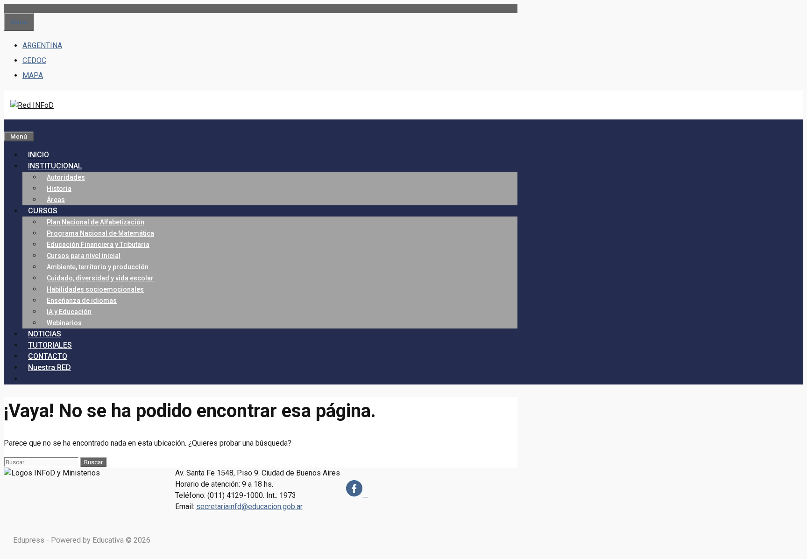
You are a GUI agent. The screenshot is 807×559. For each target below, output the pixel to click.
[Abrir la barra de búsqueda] (9, 124)
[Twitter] (367, 493)
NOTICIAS (44, 333)
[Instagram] (365, 493)
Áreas (56, 199)
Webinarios (64, 323)
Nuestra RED (49, 367)
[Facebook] (355, 493)
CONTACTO (47, 356)
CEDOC (34, 60)
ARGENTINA (42, 45)
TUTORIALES (50, 345)
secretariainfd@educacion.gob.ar (249, 506)
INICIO (38, 154)
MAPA (32, 75)
